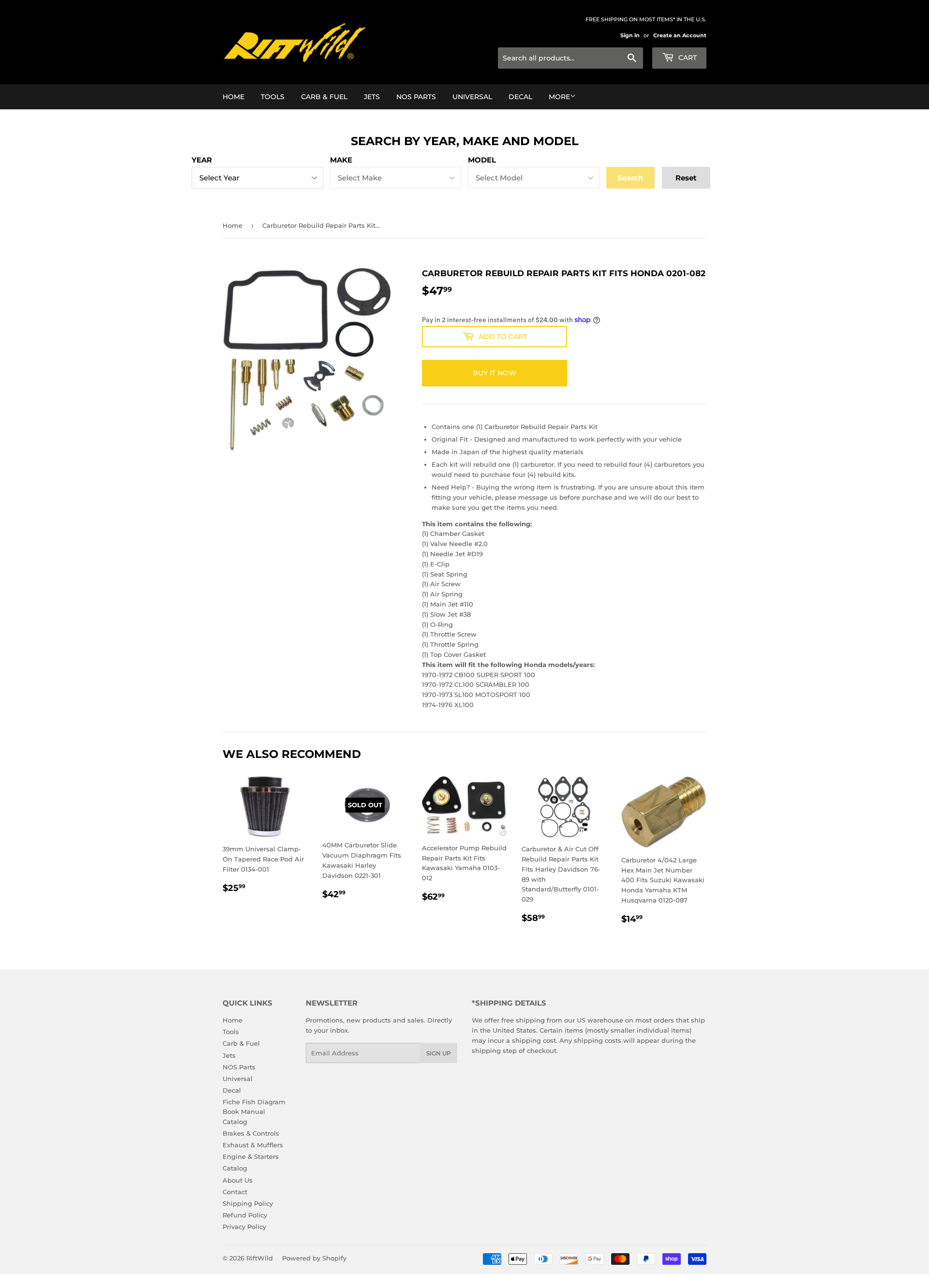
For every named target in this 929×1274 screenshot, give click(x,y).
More (559, 96)
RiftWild (259, 1258)
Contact (235, 1192)
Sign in (630, 35)
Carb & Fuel (324, 96)
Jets (372, 96)
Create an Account (679, 35)
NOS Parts (416, 96)
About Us (238, 1180)
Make (341, 159)
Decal (520, 96)
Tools (273, 96)
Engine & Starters (251, 1156)
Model (482, 159)
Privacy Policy (244, 1226)
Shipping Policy (248, 1203)
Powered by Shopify (314, 1258)
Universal (472, 96)
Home (233, 96)
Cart (686, 57)
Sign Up (438, 1053)
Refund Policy (245, 1215)
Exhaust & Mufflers (253, 1145)
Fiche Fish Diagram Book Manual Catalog (254, 1112)
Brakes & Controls (251, 1133)
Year (202, 159)
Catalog (235, 1168)
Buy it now (494, 373)
